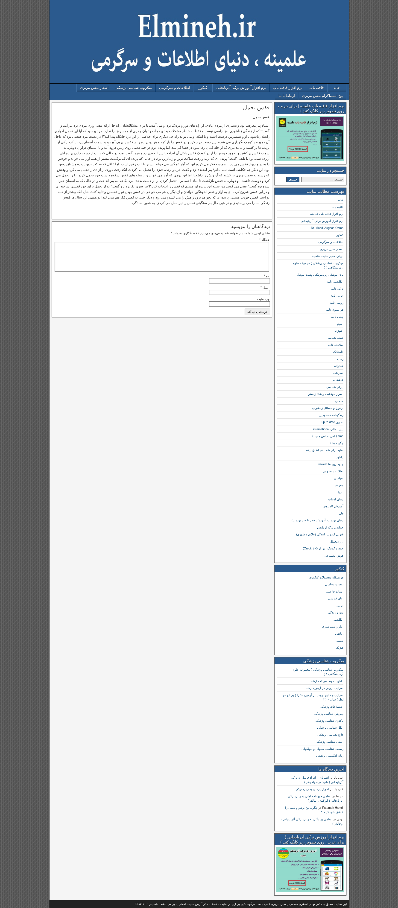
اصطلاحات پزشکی (331, 706)
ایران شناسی (334, 387)
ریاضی (339, 633)
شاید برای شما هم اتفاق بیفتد (324, 450)
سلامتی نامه (335, 345)
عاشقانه (338, 380)
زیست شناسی (334, 584)
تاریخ (340, 492)
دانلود (339, 457)
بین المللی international (328, 429)
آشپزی (339, 331)
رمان (340, 359)
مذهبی (339, 401)
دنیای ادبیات (335, 499)
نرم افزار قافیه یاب (287, 87)
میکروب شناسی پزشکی (133, 87)
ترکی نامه (337, 288)
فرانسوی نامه (334, 309)
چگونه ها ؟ (336, 443)
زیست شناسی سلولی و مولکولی (322, 748)
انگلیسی (338, 619)
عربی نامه (337, 295)
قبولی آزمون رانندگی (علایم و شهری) (319, 534)
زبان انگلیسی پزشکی (329, 755)
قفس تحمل (256, 107)
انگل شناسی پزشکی (330, 727)
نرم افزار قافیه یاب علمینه (326, 214)
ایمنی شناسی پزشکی (329, 741)
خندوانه (338, 366)
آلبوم (340, 323)
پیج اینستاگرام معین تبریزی (322, 95)
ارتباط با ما (286, 95)
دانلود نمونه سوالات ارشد (327, 681)
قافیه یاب (316, 87)
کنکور (203, 87)
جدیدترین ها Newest (330, 464)
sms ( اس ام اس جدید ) (327, 436)
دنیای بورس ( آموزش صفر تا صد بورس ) (317, 520)
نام (266, 275)
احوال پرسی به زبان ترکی (312, 789)
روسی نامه (336, 302)
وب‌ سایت (263, 299)
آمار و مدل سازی (332, 626)
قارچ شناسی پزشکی (330, 734)
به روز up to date (332, 422)
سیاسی (338, 478)
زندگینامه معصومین (331, 415)
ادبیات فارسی (334, 591)
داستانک (338, 351)
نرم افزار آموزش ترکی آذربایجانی (241, 87)
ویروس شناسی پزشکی (328, 713)
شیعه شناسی (335, 337)
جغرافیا (338, 485)
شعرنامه (338, 373)
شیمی (339, 640)
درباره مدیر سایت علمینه (327, 256)
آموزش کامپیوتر (333, 506)
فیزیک (339, 647)
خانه (337, 87)
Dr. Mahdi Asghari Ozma (327, 228)
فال (341, 513)
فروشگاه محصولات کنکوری (326, 577)
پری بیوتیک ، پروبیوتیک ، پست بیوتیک (319, 274)
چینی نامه (337, 316)
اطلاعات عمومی (332, 471)
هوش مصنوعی (334, 555)
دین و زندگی (335, 612)
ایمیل (264, 287)
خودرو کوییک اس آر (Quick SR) (323, 548)
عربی (340, 605)
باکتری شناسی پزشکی (329, 720)
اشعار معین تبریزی (94, 87)
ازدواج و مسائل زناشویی (327, 408)
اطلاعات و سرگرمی (174, 87)
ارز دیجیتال (336, 541)
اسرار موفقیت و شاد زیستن (325, 394)
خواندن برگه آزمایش (330, 527)
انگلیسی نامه (335, 281)
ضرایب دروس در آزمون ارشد (324, 688)
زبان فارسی (335, 598)
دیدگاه (264, 239)
